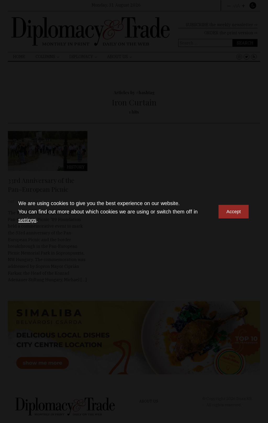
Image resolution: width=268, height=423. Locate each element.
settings (27, 220)
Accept (233, 211)
